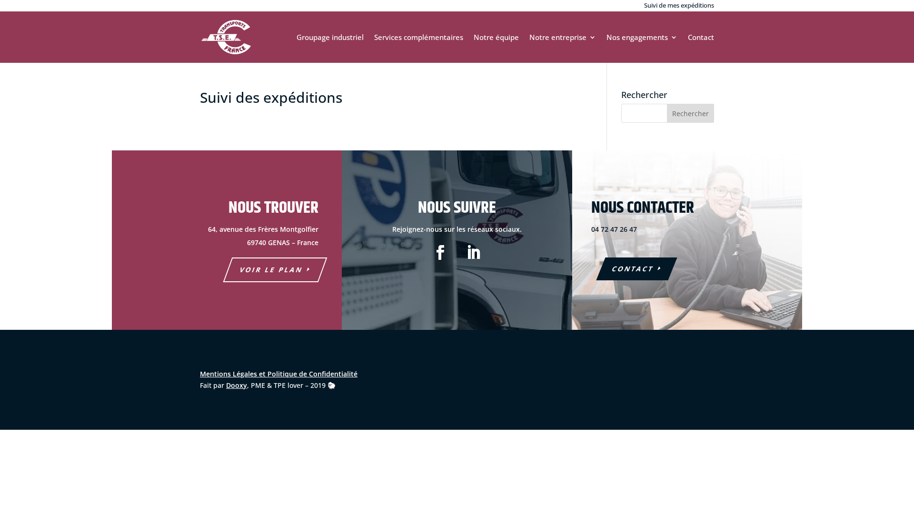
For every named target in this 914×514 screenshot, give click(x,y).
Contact (701, 37)
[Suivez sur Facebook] (440, 252)
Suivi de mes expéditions (679, 5)
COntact (633, 268)
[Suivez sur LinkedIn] (473, 252)
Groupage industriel (330, 37)
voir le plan (271, 269)
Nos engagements (637, 37)
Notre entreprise (557, 37)
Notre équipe (496, 37)
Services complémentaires (418, 37)
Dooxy (236, 385)
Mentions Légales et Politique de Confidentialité (279, 373)
